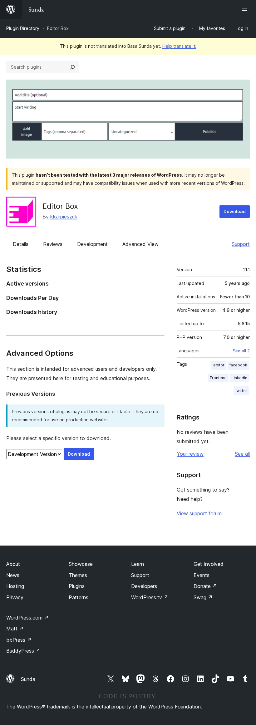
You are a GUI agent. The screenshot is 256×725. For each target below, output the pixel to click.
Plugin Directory (22, 28)
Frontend (218, 377)
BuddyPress (23, 651)
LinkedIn (239, 377)
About (13, 564)
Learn (137, 564)
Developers (144, 586)
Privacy (14, 597)
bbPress (19, 640)
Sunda (28, 679)
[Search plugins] (72, 67)
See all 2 (241, 350)
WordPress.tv (149, 597)
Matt (15, 628)
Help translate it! (179, 46)
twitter (241, 390)
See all (242, 454)
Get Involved (209, 564)
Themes (78, 575)
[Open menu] (246, 9)
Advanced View (140, 244)
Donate (205, 586)
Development (92, 244)
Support (241, 244)
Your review (190, 454)
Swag (203, 597)
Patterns (78, 597)
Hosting (15, 586)
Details (20, 244)
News (12, 575)
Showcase (81, 564)
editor (218, 365)
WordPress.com (27, 618)
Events (201, 575)
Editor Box (60, 206)
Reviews (52, 244)
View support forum (199, 513)
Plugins (77, 586)
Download (235, 211)
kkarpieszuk (63, 216)
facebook (238, 365)
